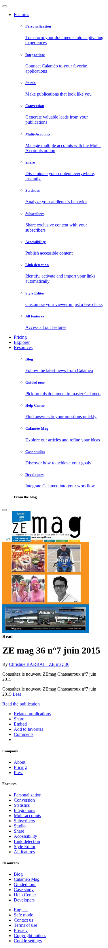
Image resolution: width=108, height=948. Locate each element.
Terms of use (25, 925)
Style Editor (24, 846)
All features (24, 851)
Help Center (25, 894)
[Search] (4, 510)
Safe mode (23, 914)
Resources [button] (23, 347)
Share (19, 831)
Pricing (20, 337)
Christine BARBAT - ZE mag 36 (39, 664)
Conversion (24, 800)
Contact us (23, 920)
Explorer (22, 342)
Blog (18, 874)
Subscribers (24, 820)
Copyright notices (30, 935)
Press (18, 772)
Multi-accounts (27, 815)
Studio (20, 825)
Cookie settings (28, 940)
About (19, 762)
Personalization (27, 794)
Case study (24, 889)
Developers (24, 899)
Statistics (22, 805)
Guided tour (25, 884)
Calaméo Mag (26, 879)
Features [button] (21, 14)
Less (17, 694)
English (21, 909)
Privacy (21, 930)
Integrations (24, 810)
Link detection (27, 841)
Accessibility (25, 836)
